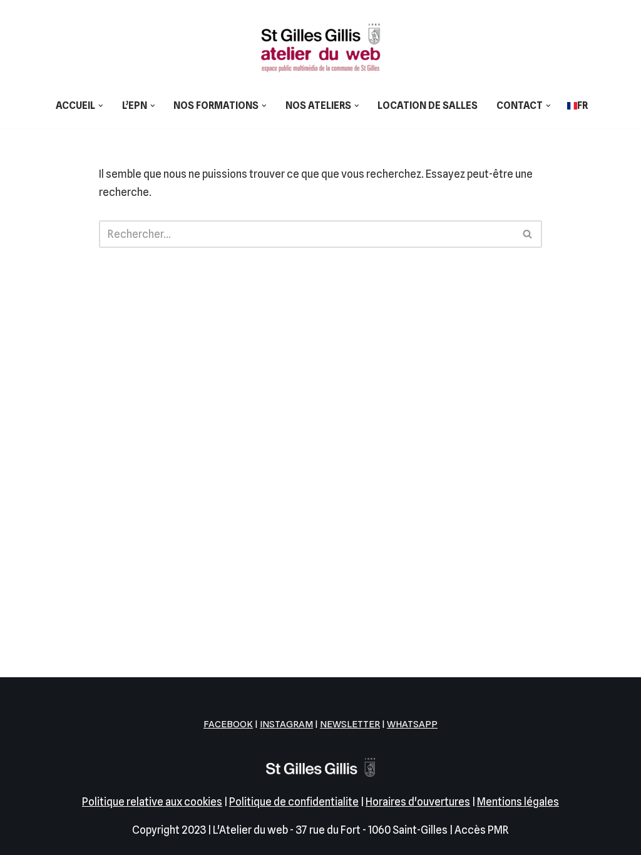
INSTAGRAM (286, 724)
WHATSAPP (412, 724)
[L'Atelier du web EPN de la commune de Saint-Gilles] (320, 47)
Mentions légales (518, 802)
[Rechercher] (528, 234)
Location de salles (427, 105)
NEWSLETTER (350, 724)
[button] (100, 105)
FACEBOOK (228, 724)
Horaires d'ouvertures (418, 802)
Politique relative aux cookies (152, 802)
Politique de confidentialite (294, 802)
